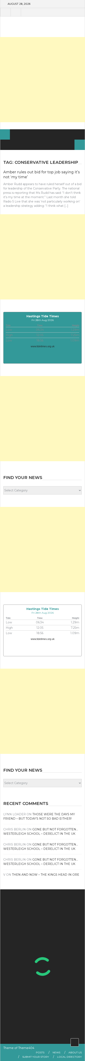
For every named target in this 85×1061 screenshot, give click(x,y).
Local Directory (69, 1056)
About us (75, 1052)
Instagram (26, 12)
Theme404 (26, 1048)
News (56, 1052)
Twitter (16, 12)
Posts (40, 1052)
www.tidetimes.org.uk (42, 346)
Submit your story (35, 1056)
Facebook (5, 12)
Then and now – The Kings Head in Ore (45, 875)
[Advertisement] (42, 79)
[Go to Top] (75, 1042)
